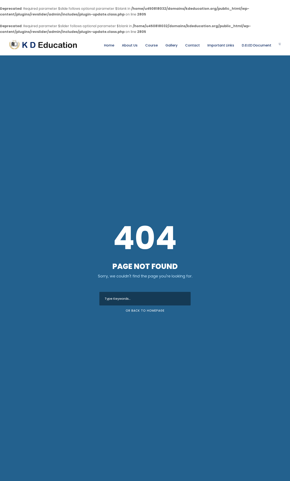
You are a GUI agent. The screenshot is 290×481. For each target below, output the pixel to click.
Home (109, 45)
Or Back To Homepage (145, 310)
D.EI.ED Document (256, 45)
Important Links (220, 45)
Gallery (171, 45)
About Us (130, 45)
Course (151, 45)
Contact (192, 45)
